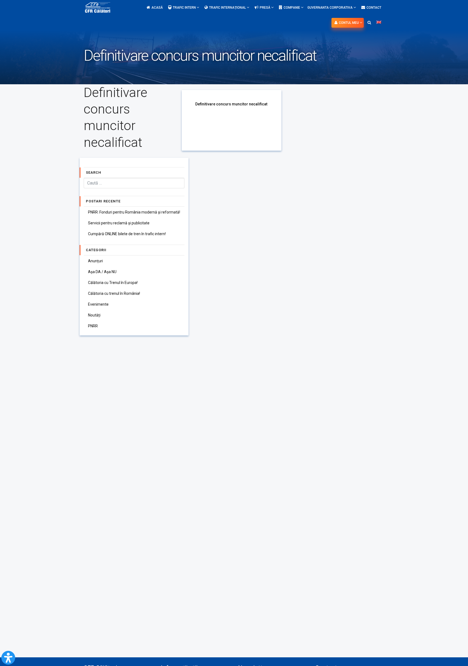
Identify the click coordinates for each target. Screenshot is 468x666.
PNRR (93, 326)
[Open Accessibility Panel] (8, 658)
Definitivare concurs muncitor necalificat (231, 104)
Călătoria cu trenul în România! (114, 293)
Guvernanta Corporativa (330, 7)
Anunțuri (95, 261)
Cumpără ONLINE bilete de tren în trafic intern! (127, 234)
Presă (265, 7)
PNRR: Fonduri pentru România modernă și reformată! (134, 212)
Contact (373, 7)
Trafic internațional (228, 7)
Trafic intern (185, 7)
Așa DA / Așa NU (102, 272)
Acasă (157, 7)
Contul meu (349, 23)
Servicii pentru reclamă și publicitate (119, 223)
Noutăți (94, 315)
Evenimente (98, 304)
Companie (292, 7)
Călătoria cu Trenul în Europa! (113, 282)
